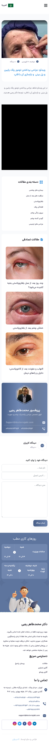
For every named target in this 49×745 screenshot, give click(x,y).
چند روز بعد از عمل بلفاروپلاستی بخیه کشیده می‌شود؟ (25, 285)
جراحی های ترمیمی (36, 224)
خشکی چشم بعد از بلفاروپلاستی (28, 328)
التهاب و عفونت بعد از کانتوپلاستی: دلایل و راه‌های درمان (26, 371)
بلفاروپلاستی (38, 201)
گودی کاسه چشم (37, 218)
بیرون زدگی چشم (37, 213)
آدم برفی (15, 739)
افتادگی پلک (38, 207)
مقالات (44, 663)
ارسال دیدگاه (40, 523)
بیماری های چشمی (36, 190)
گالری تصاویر (42, 668)
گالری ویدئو (43, 672)
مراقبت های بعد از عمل (34, 196)
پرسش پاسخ (20, 663)
